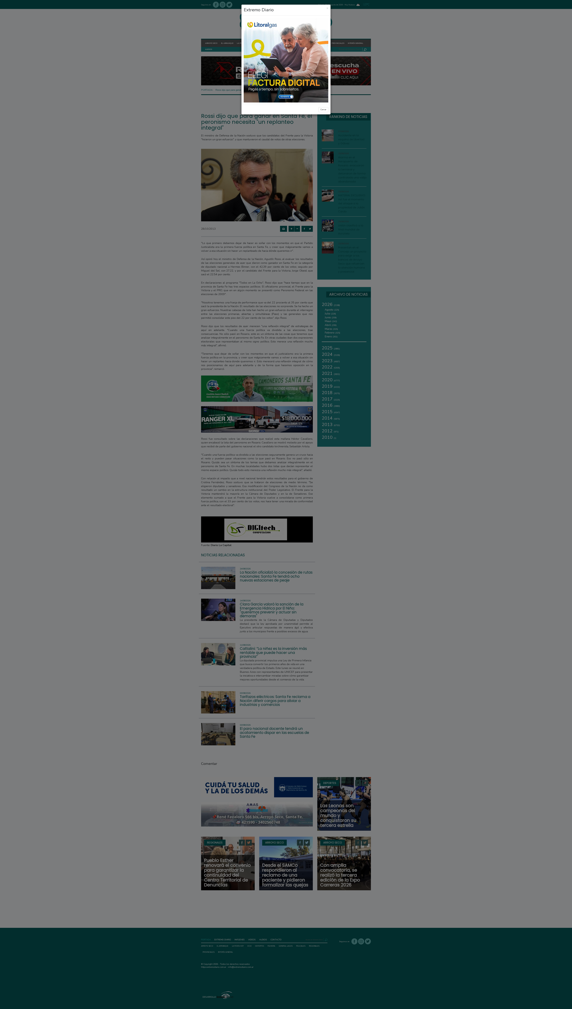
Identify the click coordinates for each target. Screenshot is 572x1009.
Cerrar (323, 109)
